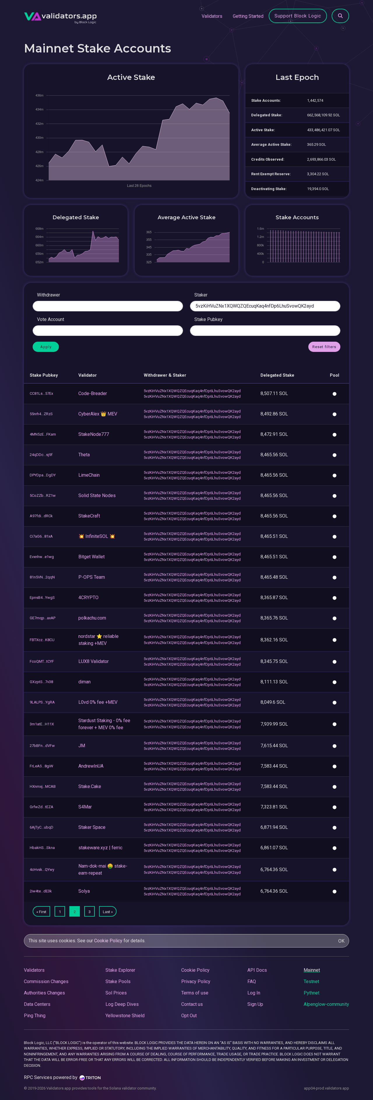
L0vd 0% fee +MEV (97, 702)
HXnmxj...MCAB (43, 786)
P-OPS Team (91, 577)
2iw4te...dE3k (41, 891)
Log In (253, 993)
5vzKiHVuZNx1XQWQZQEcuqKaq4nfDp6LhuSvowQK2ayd (192, 391)
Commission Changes (46, 981)
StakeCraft (89, 516)
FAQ (251, 981)
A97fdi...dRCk (41, 516)
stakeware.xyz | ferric (100, 847)
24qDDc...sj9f (41, 454)
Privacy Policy (195, 981)
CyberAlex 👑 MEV (97, 414)
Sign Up (255, 1004)
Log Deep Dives (122, 1004)
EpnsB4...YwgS (42, 597)
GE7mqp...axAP (42, 618)
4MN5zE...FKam (43, 434)
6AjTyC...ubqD (41, 827)
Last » (108, 912)
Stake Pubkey (208, 319)
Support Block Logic (298, 16)
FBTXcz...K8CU (42, 640)
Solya (84, 891)
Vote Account (50, 319)
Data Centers (37, 1004)
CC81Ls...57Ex (41, 393)
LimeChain (89, 475)
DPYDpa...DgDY (43, 475)
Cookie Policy (108, 940)
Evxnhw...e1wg (42, 557)
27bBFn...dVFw (42, 745)
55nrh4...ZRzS (41, 414)
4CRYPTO (88, 597)
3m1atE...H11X (42, 724)
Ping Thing (34, 1015)
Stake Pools (118, 981)
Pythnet (311, 993)
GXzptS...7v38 (41, 682)
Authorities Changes (44, 993)
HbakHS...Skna (42, 847)
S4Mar (85, 807)
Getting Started (248, 16)
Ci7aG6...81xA (41, 536)
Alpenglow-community (326, 1004)
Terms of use (194, 993)
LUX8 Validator (93, 661)
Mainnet (312, 970)
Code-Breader (92, 393)
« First (41, 912)
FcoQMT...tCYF (42, 661)
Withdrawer (48, 295)
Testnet (311, 981)
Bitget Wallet (91, 556)
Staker (200, 295)
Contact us (192, 1004)
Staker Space (91, 827)
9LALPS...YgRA (42, 702)
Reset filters (324, 347)
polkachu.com (92, 618)
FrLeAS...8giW (41, 766)
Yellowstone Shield (125, 1015)
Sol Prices (116, 993)
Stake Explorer (120, 970)
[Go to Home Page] (60, 16)
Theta (84, 454)
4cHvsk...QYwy (42, 869)
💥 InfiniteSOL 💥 (96, 536)
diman (84, 682)
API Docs (257, 970)
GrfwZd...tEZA (41, 807)
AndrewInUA (90, 766)
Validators (212, 16)
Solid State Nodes (97, 495)
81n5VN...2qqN (42, 577)
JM (81, 745)
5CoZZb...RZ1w (43, 495)
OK (341, 941)
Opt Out (189, 1015)
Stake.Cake (89, 786)
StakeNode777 (93, 434)
